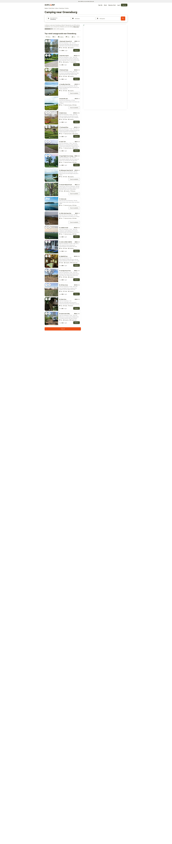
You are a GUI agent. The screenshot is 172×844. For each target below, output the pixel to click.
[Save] (46, 41)
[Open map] (105, 67)
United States (51, 8)
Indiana (56, 8)
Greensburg (61, 8)
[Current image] (49, 51)
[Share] (49, 41)
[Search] (123, 18)
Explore (46, 8)
